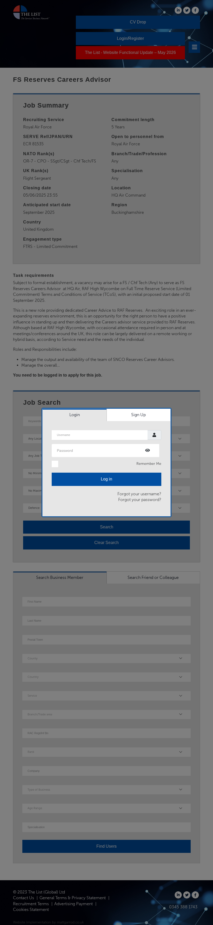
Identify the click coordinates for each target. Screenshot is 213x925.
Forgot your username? (139, 493)
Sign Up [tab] (138, 414)
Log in (106, 479)
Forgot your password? (139, 499)
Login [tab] (74, 414)
